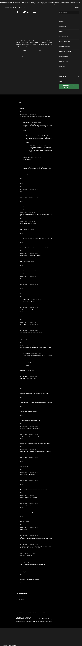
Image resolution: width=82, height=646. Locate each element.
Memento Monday (62, 26)
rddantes (23, 57)
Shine (21, 570)
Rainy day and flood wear (63, 61)
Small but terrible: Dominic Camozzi (65, 51)
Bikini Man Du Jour (62, 66)
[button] (4, 8)
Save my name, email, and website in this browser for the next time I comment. (24, 618)
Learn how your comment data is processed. (42, 621)
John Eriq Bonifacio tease (63, 56)
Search (77, 12)
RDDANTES (8, 7)
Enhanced (60, 31)
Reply (21, 111)
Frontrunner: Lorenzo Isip (63, 36)
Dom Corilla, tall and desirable (64, 46)
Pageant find (61, 21)
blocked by (68, 86)
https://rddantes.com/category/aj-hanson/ (29, 309)
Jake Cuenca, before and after (64, 41)
